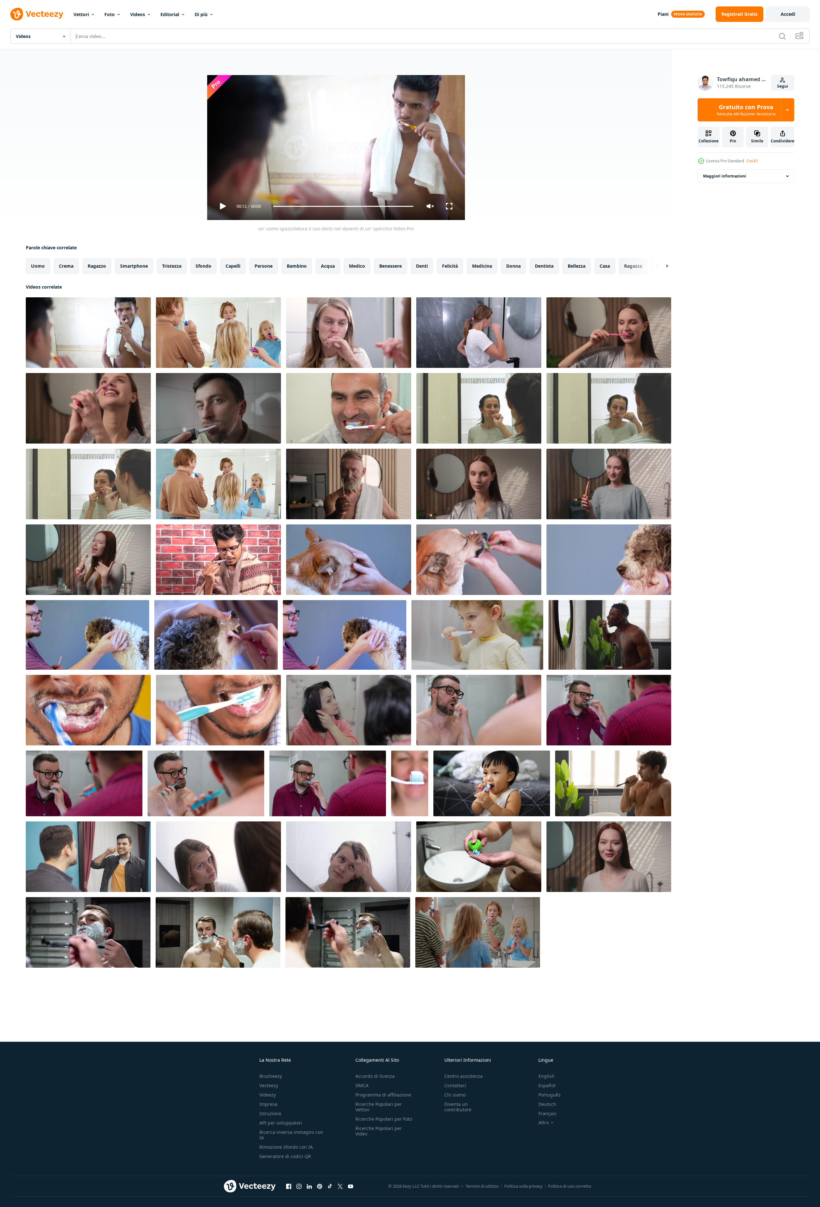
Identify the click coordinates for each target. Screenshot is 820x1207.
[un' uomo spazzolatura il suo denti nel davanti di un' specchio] (88, 332)
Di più (201, 14)
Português (549, 1095)
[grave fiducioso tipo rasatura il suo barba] (347, 932)
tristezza (171, 266)
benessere (390, 266)
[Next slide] (661, 266)
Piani (663, 14)
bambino (297, 266)
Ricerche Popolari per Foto (383, 1119)
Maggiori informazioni (724, 176)
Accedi (788, 14)
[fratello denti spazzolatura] (477, 932)
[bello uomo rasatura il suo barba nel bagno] (88, 932)
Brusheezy (270, 1076)
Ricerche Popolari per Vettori (378, 1107)
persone (264, 266)
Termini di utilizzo (482, 1186)
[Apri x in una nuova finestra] (340, 1186)
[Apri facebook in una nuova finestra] (288, 1186)
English (546, 1076)
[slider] (343, 206)
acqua (328, 266)
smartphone (134, 266)
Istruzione (270, 1113)
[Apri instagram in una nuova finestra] (299, 1186)
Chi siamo (455, 1095)
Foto (109, 14)
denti (422, 266)
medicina (482, 266)
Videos (137, 14)
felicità (450, 266)
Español (546, 1085)
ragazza (633, 266)
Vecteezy (268, 1085)
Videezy (267, 1095)
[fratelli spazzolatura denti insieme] (218, 484)
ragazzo (97, 266)
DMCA (362, 1085)
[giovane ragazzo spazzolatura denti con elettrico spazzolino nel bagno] (477, 635)
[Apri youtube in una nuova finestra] (350, 1186)
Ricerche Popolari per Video (378, 1131)
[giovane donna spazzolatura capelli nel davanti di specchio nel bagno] (348, 710)
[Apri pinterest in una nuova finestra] (319, 1186)
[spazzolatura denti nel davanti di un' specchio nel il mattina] (218, 332)
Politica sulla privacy (523, 1186)
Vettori (81, 14)
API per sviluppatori (280, 1123)
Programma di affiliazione (383, 1095)
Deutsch (547, 1104)
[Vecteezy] (36, 14)
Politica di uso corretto (569, 1186)
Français (547, 1113)
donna (513, 266)
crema (66, 266)
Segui (782, 86)
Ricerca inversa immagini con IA (291, 1135)
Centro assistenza (463, 1076)
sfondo (203, 266)
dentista (544, 266)
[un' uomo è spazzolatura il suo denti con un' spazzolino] (218, 710)
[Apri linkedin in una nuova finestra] (309, 1186)
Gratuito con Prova (746, 110)
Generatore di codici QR (285, 1156)
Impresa (268, 1104)
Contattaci (455, 1085)
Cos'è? (752, 161)
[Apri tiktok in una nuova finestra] (330, 1186)
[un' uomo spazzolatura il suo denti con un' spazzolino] (88, 710)
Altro (543, 1122)
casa (605, 266)
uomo (38, 266)
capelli (233, 266)
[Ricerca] (782, 36)
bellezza (576, 266)
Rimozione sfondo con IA (286, 1147)
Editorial (169, 14)
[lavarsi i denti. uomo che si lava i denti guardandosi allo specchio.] (348, 408)
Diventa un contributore (457, 1107)
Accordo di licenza (375, 1076)
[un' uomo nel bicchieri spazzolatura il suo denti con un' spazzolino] (218, 559)
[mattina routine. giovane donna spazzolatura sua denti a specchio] (348, 332)
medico (357, 266)
